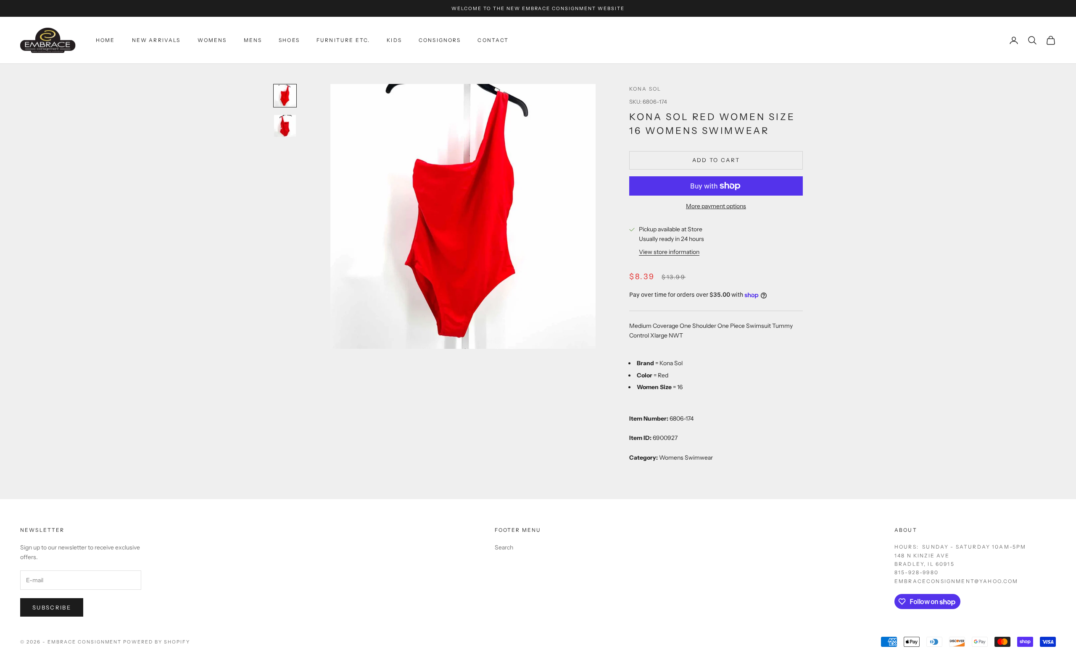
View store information (669, 252)
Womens (212, 40)
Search (504, 547)
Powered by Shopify (156, 642)
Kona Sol (645, 89)
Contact (493, 40)
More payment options (716, 206)
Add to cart (716, 160)
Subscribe (51, 607)
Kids (394, 40)
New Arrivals (156, 40)
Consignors (440, 40)
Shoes (289, 40)
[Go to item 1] (285, 95)
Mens (253, 40)
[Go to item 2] (285, 126)
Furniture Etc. (343, 40)
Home (105, 40)
